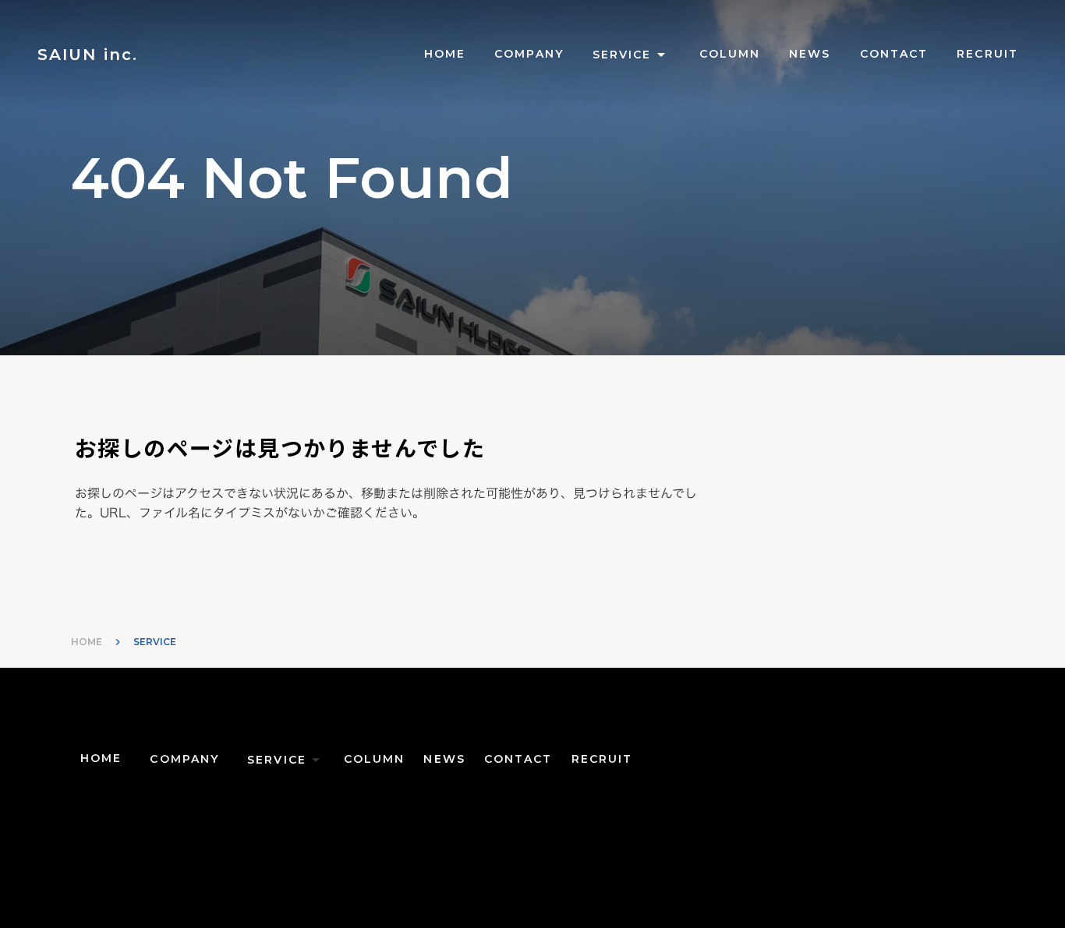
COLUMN (730, 54)
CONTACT (894, 54)
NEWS (809, 54)
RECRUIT (987, 54)
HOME (86, 641)
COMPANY (529, 54)
